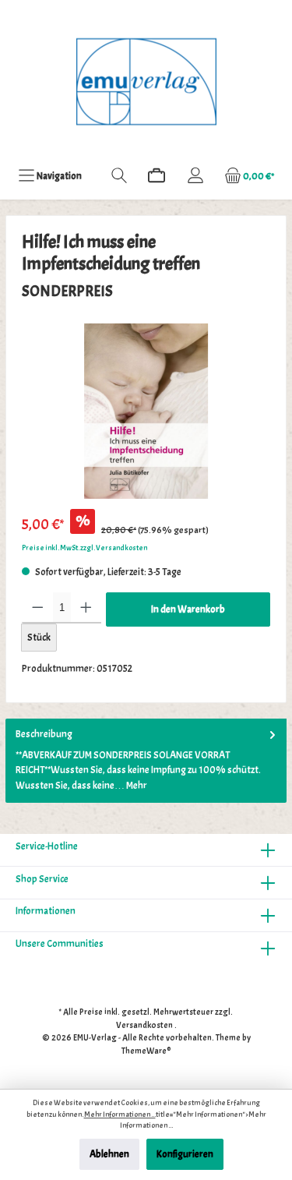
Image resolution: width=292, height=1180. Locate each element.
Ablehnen (109, 1154)
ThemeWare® (146, 1050)
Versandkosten (144, 1024)
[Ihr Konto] (195, 176)
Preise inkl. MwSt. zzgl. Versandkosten (84, 548)
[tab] (146, 761)
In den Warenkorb (188, 609)
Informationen (46, 911)
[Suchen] (119, 176)
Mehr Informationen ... (120, 1114)
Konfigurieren (185, 1154)
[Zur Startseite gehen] (146, 82)
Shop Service (42, 879)
